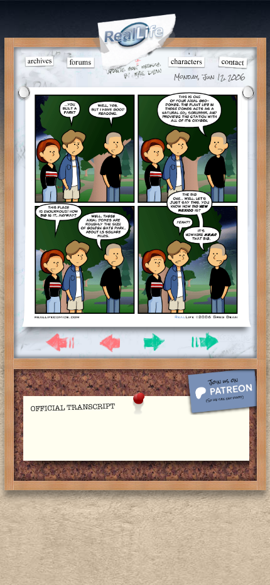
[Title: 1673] (135, 318)
